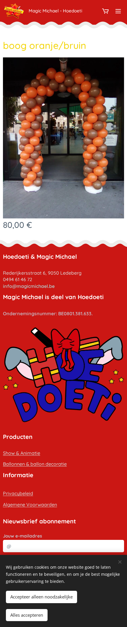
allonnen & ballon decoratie (36, 464)
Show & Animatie (21, 453)
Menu (118, 11)
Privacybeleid (18, 493)
